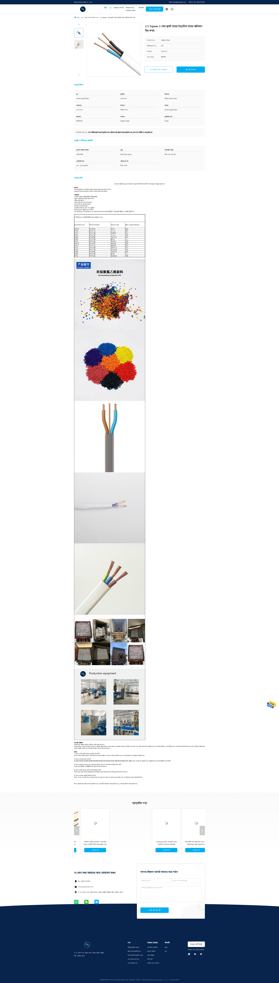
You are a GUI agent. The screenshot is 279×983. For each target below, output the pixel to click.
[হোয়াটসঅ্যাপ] (79, 903)
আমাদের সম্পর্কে (118, 8)
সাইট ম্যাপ (150, 959)
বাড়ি (105, 8)
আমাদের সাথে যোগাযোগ (159, 69)
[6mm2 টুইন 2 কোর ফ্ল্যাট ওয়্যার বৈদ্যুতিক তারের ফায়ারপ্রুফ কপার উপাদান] (124, 823)
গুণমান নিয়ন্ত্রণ (150, 955)
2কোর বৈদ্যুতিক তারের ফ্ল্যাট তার (128, 784)
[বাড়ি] (83, 9)
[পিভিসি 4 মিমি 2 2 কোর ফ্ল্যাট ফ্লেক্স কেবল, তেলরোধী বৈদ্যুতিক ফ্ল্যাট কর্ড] (95, 823)
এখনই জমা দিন (153, 910)
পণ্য (110, 8)
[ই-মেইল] (99, 903)
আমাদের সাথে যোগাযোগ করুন (130, 9)
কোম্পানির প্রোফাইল (152, 947)
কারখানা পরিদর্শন (151, 951)
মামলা (166, 947)
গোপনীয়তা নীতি (103, 980)
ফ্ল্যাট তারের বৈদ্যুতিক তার (91, 17)
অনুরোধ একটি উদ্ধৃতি (155, 9)
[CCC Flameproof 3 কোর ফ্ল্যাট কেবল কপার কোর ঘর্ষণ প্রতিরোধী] (154, 823)
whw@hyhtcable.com (85, 887)
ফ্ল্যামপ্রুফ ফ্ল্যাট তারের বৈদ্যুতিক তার (88, 784)
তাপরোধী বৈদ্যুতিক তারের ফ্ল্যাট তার (108, 784)
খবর (166, 951)
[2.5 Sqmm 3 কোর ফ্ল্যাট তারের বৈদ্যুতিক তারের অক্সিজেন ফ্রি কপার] (113, 49)
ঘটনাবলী (141, 8)
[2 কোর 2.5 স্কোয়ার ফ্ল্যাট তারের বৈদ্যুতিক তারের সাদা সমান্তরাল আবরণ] (184, 823)
